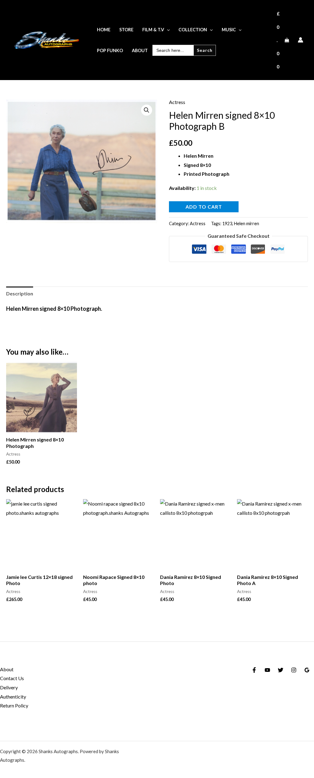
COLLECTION (192, 29)
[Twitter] (280, 670)
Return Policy (14, 705)
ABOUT (140, 50)
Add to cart (204, 207)
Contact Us (12, 678)
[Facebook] (254, 670)
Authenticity (13, 696)
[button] (167, 29)
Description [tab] (19, 293)
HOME (103, 29)
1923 (227, 223)
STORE (126, 29)
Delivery (9, 687)
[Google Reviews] (307, 670)
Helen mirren (246, 223)
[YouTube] (267, 670)
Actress (177, 102)
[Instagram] (294, 670)
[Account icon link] (300, 40)
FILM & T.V (153, 29)
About (6, 669)
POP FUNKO (110, 50)
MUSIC (229, 29)
